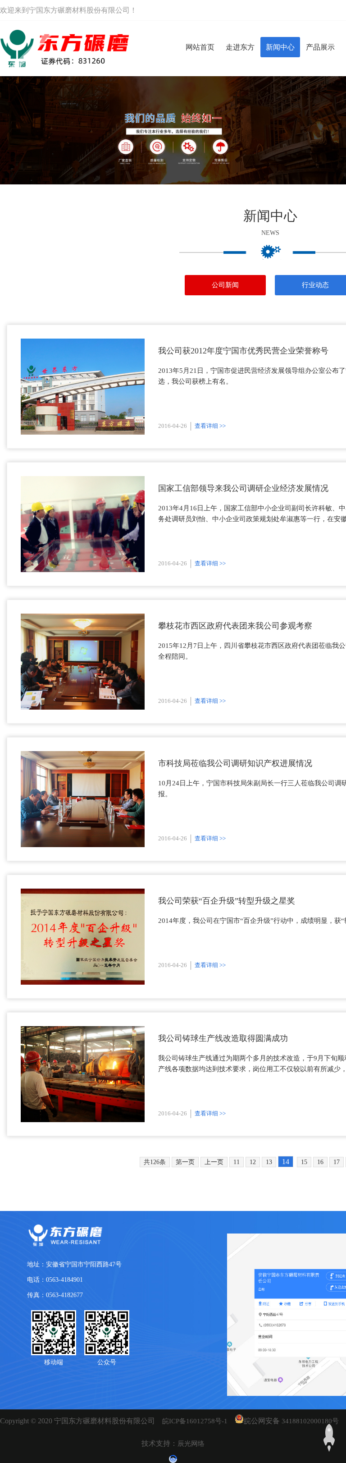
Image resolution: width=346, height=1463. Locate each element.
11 (236, 1162)
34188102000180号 (310, 1421)
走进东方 (240, 47)
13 (269, 1162)
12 (253, 1162)
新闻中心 (280, 47)
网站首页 (200, 47)
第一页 (185, 1162)
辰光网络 (191, 1443)
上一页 (214, 1162)
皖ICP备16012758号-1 (195, 1421)
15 (304, 1162)
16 (320, 1162)
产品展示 (320, 47)
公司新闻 (225, 285)
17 (336, 1162)
